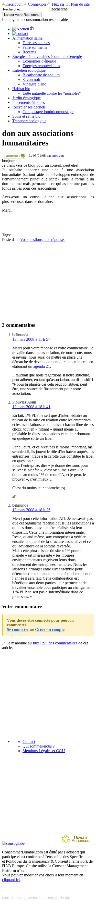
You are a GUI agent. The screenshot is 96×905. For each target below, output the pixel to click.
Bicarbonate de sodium (41, 75)
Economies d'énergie (39, 61)
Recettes (29, 52)
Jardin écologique (26, 98)
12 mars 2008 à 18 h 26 (31, 510)
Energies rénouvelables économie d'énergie (47, 56)
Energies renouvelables (41, 66)
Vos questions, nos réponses (42, 239)
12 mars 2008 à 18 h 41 (31, 407)
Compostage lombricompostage (48, 111)
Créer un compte (50, 629)
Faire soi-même (35, 47)
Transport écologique (29, 121)
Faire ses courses (36, 43)
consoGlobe (12, 897)
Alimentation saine (27, 38)
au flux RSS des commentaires (52, 643)
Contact (29, 741)
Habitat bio (21, 89)
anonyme (58, 155)
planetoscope (34, 897)
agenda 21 (41, 366)
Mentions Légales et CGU (44, 751)
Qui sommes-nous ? (39, 746)
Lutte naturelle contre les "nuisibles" (52, 93)
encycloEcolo (59, 897)
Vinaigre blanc (34, 84)
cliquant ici (11, 879)
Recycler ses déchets (29, 107)
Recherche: (59, 9)
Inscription (14, 4)
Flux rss (58, 4)
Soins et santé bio (26, 116)
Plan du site (80, 4)
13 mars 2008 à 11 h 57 (31, 339)
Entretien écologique (29, 70)
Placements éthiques (28, 102)
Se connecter (18, 629)
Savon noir (31, 79)
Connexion (37, 4)
